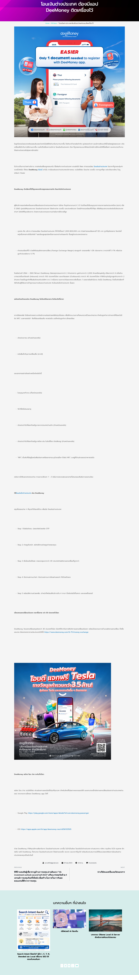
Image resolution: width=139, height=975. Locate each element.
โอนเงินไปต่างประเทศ (23, 493)
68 (77, 966)
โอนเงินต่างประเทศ (100, 166)
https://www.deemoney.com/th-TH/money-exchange (66, 632)
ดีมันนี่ (40, 169)
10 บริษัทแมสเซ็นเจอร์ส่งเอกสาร (111, 872)
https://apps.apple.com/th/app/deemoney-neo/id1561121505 (46, 829)
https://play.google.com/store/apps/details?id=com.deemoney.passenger (58, 813)
